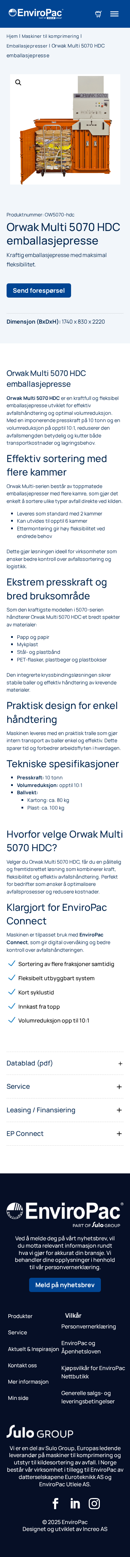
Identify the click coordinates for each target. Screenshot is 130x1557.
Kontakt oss (22, 1365)
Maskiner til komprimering (50, 36)
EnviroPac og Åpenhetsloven (81, 1347)
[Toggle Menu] (114, 13)
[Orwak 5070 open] (65, 129)
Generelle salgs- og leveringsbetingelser (88, 1397)
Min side (18, 1398)
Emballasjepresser (27, 46)
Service (17, 1332)
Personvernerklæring (88, 1326)
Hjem (12, 36)
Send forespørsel (39, 290)
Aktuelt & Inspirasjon (33, 1349)
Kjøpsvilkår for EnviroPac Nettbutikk (93, 1372)
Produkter (20, 1316)
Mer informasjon (28, 1381)
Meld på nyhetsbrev (65, 1285)
